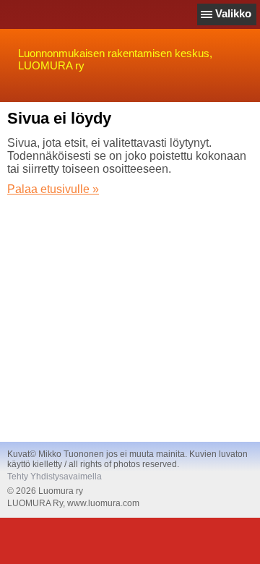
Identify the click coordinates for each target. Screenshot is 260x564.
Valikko (233, 13)
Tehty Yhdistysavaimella (54, 476)
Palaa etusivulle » (53, 189)
